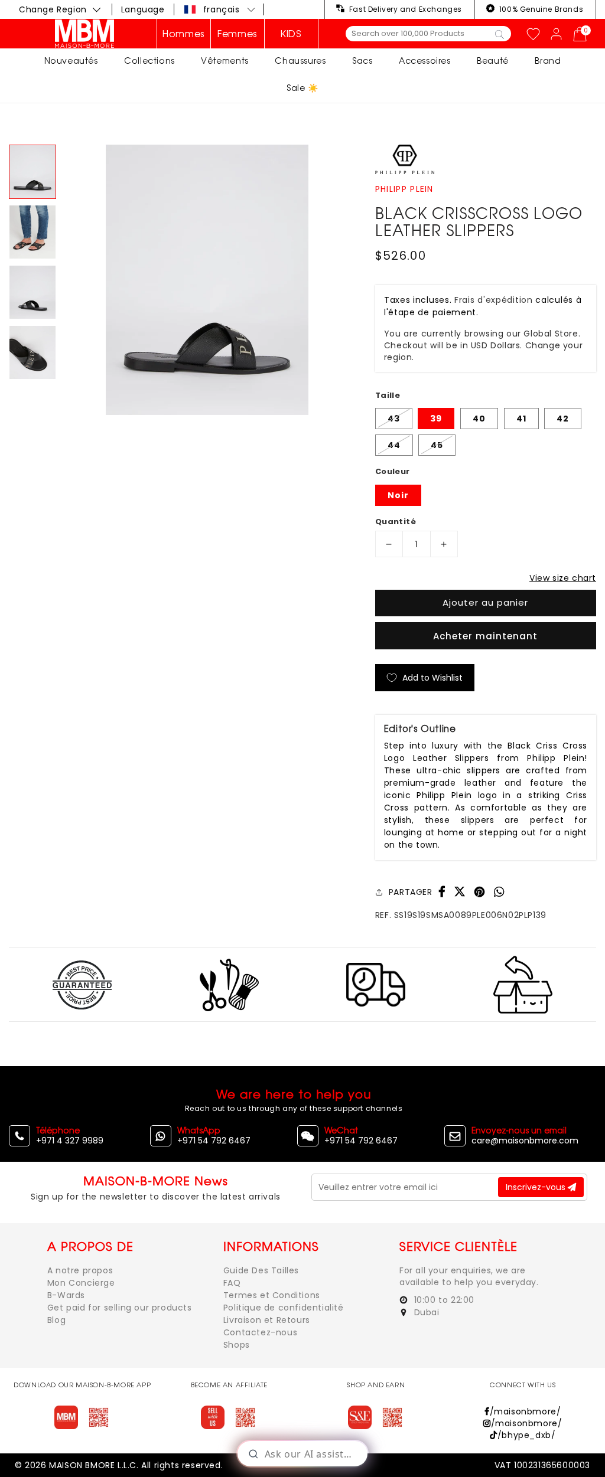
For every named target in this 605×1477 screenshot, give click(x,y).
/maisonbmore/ (525, 1411)
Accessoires (425, 60)
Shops (236, 1345)
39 (436, 418)
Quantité (395, 521)
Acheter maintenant (485, 636)
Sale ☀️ (302, 88)
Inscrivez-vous (537, 1187)
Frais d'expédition (493, 300)
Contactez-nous (260, 1332)
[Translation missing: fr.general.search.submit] (500, 33)
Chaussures (300, 60)
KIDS (291, 34)
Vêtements (224, 60)
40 (479, 418)
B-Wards (66, 1295)
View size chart (562, 578)
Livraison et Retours (266, 1320)
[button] (220, 9)
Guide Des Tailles (261, 1270)
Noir (398, 495)
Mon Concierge (81, 1283)
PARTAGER (410, 892)
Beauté (493, 60)
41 (521, 418)
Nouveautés (71, 60)
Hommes (183, 34)
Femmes (237, 34)
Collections (149, 60)
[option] (207, 280)
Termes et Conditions (271, 1295)
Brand (548, 60)
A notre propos (80, 1270)
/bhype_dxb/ (526, 1435)
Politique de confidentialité (283, 1307)
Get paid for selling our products (119, 1307)
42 (563, 418)
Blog (56, 1320)
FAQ (232, 1283)
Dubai (425, 1312)
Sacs (362, 60)
